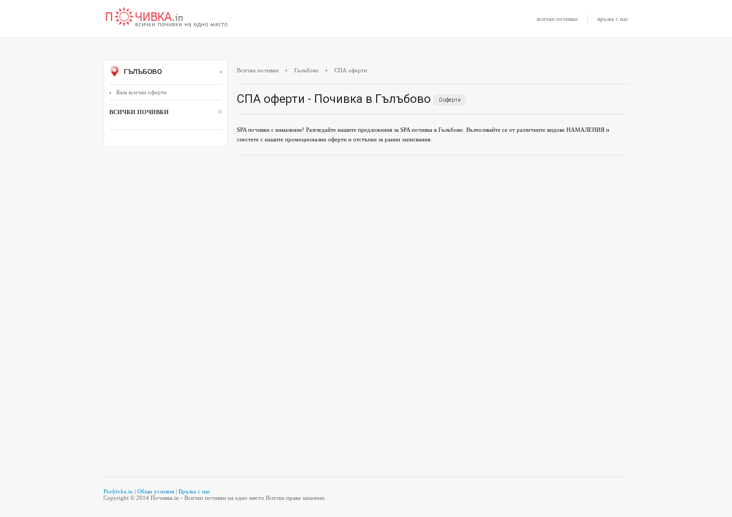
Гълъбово (142, 72)
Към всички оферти (141, 92)
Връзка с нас (194, 491)
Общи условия (155, 491)
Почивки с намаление (166, 17)
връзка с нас (613, 19)
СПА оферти (350, 70)
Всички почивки (258, 70)
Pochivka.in (118, 491)
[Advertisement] (433, 241)
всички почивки (557, 19)
